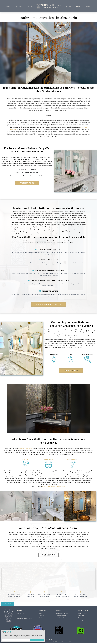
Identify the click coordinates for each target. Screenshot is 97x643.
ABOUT (30, 6)
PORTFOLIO (19, 6)
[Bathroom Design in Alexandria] (44, 594)
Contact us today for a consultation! (53, 486)
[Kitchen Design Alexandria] (30, 594)
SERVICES (68, 6)
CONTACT (87, 6)
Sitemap (71, 641)
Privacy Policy (51, 641)
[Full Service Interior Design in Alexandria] (15, 594)
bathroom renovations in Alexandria (51, 475)
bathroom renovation (25, 448)
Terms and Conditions (62, 641)
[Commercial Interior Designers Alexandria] (62, 594)
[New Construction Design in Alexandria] (80, 594)
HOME (8, 6)
